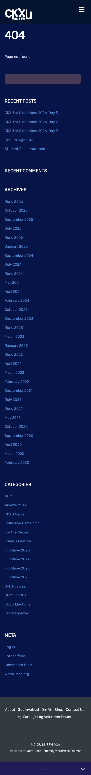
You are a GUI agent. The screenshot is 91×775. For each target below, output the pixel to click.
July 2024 (13, 264)
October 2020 (16, 426)
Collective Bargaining (22, 523)
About (10, 709)
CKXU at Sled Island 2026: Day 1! (31, 131)
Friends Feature (18, 541)
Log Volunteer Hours (53, 717)
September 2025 (19, 219)
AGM (8, 496)
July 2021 (13, 399)
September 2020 (19, 435)
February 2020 (17, 462)
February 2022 (17, 381)
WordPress (34, 751)
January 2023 (16, 345)
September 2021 (18, 390)
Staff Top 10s (15, 595)
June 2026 (14, 201)
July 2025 (13, 228)
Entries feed (15, 656)
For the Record (17, 532)
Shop (59, 709)
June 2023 (14, 327)
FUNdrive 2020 (17, 550)
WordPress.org (17, 674)
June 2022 (14, 354)
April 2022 (13, 363)
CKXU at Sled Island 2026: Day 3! (32, 113)
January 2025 (16, 246)
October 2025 (16, 210)
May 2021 (12, 417)
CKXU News (14, 514)
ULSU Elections (17, 604)
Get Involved (28, 709)
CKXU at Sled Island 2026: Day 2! (32, 122)
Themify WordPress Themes (62, 751)
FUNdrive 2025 (17, 577)
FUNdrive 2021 (17, 559)
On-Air (46, 709)
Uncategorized (17, 613)
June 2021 (13, 408)
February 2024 (17, 300)
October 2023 (16, 309)
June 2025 (14, 237)
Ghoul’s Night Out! (19, 140)
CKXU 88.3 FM (43, 745)
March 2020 (14, 453)
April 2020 (13, 444)
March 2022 (14, 372)
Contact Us (75, 709)
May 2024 (13, 282)
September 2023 (19, 318)
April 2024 (13, 291)
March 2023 (14, 336)
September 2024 (19, 255)
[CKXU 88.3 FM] (19, 18)
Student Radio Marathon (25, 149)
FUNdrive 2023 (17, 568)
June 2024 (14, 273)
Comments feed (18, 665)
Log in (10, 647)
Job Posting (15, 586)
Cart (26, 717)
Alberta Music (16, 505)
